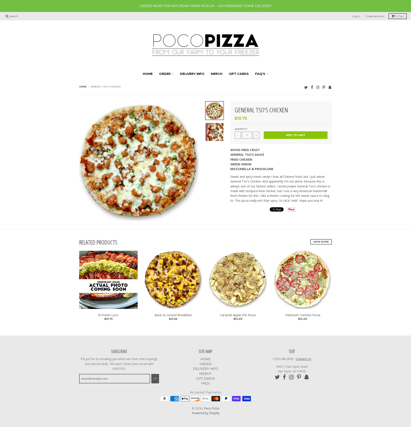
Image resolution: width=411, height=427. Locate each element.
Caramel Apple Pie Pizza (238, 315)
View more (321, 241)
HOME (148, 74)
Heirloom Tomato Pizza (302, 315)
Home (82, 86)
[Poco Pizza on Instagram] (317, 87)
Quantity (241, 129)
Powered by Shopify (205, 413)
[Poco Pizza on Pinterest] (323, 87)
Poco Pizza (211, 408)
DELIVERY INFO (192, 74)
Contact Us (303, 359)
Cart (400, 16)
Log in (356, 16)
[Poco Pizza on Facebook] (312, 87)
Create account (375, 16)
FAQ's (260, 74)
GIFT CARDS (239, 74)
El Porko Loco (108, 315)
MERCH (216, 74)
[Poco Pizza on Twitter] (306, 87)
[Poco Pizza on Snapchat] (330, 87)
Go (155, 378)
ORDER (165, 74)
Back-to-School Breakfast (173, 315)
